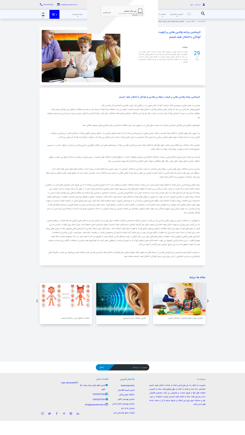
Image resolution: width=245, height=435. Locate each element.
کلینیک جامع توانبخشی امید (124, 412)
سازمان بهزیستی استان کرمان (123, 403)
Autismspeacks (128, 385)
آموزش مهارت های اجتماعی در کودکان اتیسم (186, 318)
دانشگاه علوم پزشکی (127, 394)
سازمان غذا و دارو (128, 408)
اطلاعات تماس (102, 379)
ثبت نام (198, 5)
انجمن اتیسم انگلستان (126, 390)
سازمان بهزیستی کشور (126, 399)
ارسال (102, 367)
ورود (191, 5)
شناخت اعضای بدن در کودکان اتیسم (75, 318)
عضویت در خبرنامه (140, 367)
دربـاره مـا (201, 379)
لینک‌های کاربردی (127, 379)
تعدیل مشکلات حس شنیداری (134, 318)
